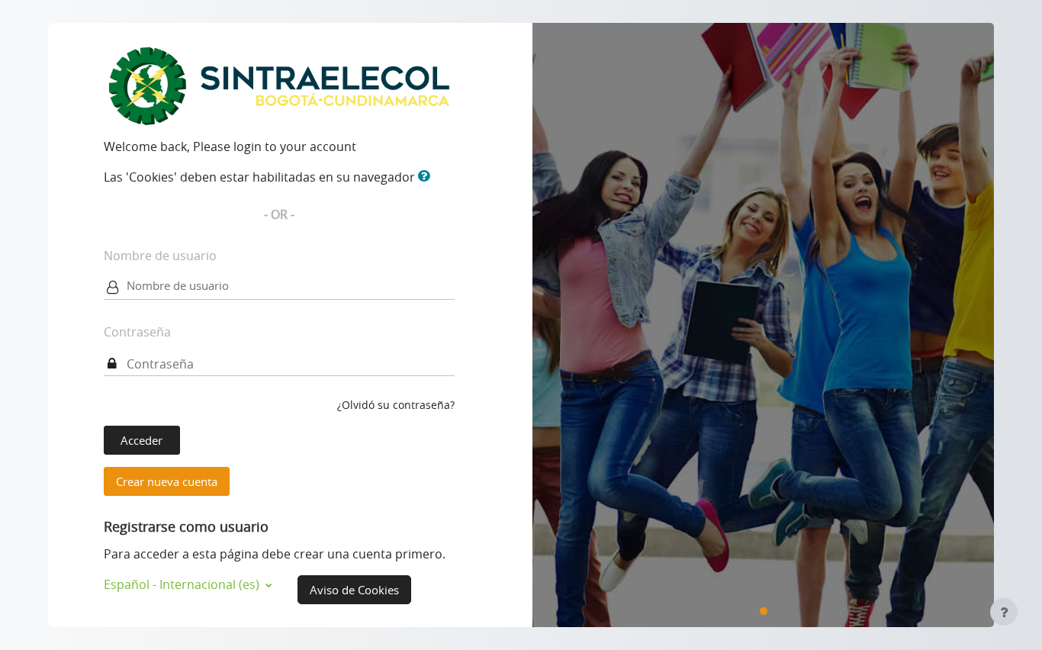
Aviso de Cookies (354, 589)
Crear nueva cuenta (166, 481)
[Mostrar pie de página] (1004, 612)
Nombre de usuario (160, 255)
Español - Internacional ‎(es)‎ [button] (183, 584)
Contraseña (137, 331)
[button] (427, 176)
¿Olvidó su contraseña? (396, 404)
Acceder (141, 440)
